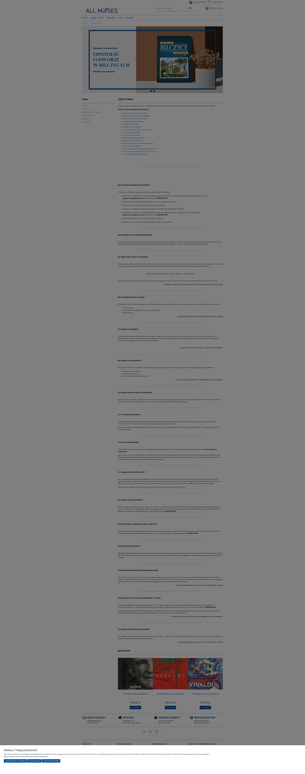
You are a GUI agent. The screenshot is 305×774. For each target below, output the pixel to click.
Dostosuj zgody (34, 761)
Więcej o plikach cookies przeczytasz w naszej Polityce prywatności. (26, 756)
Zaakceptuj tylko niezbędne (15, 761)
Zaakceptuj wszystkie (51, 761)
